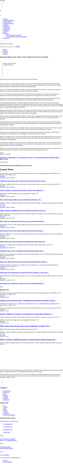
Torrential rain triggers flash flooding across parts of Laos (16, 165)
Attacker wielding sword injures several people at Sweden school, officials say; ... (22, 190)
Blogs (4, 409)
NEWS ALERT (7, 22)
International (6, 399)
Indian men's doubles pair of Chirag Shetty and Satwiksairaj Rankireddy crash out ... (24, 261)
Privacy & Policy (7, 462)
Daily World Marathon (9, 415)
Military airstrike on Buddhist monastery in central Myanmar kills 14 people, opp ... (23, 210)
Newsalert (2, 176)
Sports (5, 394)
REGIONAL (6, 29)
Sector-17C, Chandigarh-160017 (8, 440)
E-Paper (5, 407)
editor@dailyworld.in (5, 447)
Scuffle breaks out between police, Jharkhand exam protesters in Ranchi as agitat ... (23, 181)
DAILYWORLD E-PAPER (14, 35)
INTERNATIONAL (8, 23)
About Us (5, 412)
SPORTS (5, 25)
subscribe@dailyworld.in (6, 448)
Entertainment (6, 391)
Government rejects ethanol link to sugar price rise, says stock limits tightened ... (22, 283)
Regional (5, 397)
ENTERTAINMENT (8, 20)
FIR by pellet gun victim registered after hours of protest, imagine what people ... (22, 221)
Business (5, 395)
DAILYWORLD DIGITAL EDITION (17, 36)
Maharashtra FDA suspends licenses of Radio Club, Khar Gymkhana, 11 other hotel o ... (24, 272)
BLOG (5, 32)
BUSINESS (6, 28)
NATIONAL (6, 26)
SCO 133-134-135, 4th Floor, (7, 439)
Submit (18, 46)
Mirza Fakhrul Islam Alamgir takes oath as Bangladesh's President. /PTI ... (21, 199)
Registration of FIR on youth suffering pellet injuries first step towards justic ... (22, 230)
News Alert (6, 392)
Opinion (5, 410)
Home (4, 49)
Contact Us (6, 413)
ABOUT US (6, 38)
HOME (5, 19)
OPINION (6, 30)
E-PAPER (6, 33)
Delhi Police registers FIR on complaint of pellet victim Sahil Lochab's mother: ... (22, 251)
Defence (5, 54)
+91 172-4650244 (4, 455)
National (5, 51)
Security (5, 52)
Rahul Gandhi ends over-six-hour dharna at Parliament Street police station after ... (23, 241)
